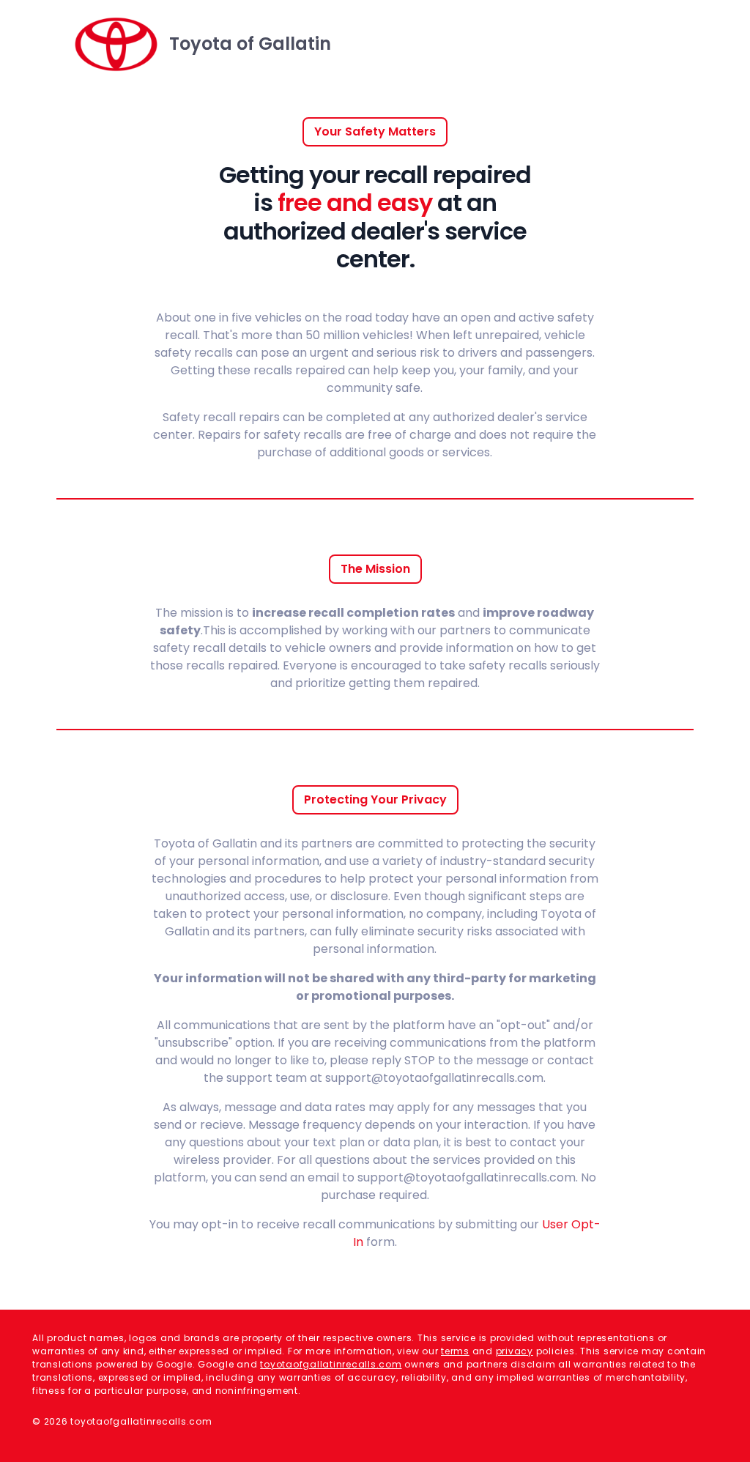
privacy (514, 1351)
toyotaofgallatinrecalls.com (330, 1364)
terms (455, 1351)
